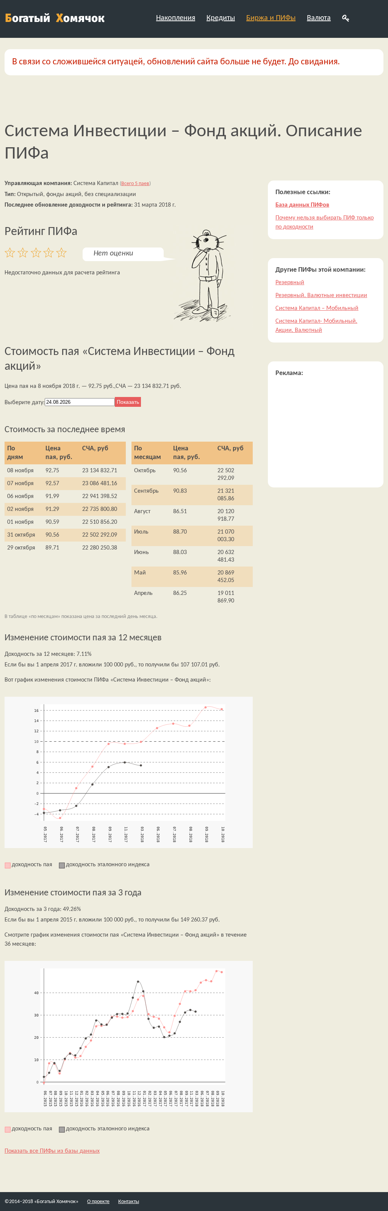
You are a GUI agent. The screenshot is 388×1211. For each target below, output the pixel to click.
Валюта (319, 18)
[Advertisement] (325, 432)
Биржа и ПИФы (271, 18)
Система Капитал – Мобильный (316, 308)
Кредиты (221, 18)
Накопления (175, 18)
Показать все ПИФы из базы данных (52, 1151)
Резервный (289, 283)
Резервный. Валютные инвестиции (321, 296)
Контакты (128, 1202)
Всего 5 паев (135, 184)
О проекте (98, 1202)
